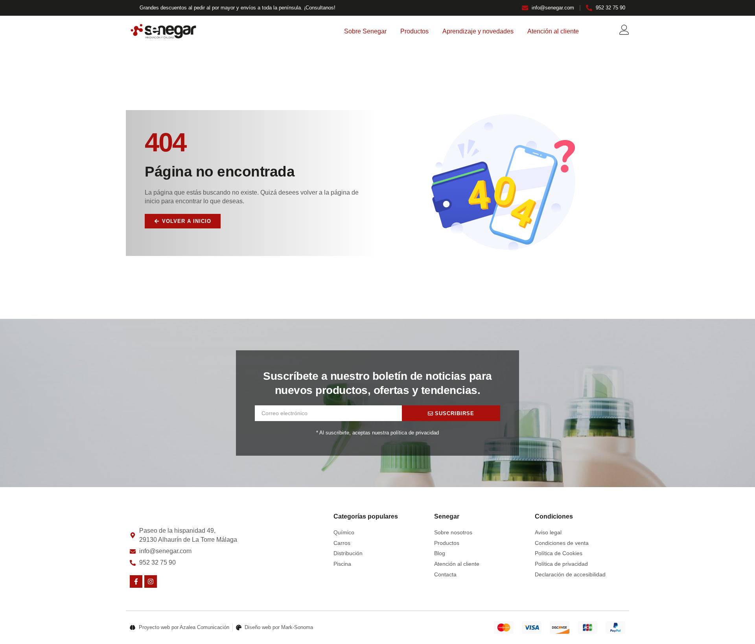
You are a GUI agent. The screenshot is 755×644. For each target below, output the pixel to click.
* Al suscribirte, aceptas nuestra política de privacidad (377, 433)
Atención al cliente (553, 31)
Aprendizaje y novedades (478, 31)
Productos (414, 31)
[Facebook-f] (136, 581)
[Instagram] (150, 581)
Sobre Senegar (365, 31)
